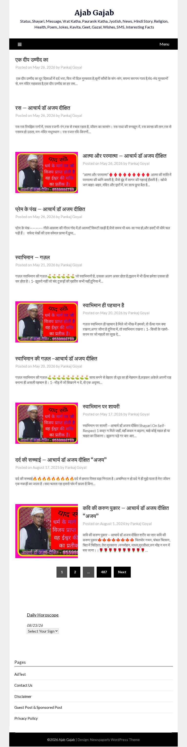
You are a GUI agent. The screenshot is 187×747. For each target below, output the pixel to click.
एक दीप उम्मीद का (31, 59)
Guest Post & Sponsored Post (38, 707)
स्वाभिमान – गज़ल (32, 257)
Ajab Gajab (94, 12)
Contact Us (23, 685)
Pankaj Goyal (71, 67)
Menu (164, 44)
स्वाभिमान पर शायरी (101, 406)
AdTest (20, 674)
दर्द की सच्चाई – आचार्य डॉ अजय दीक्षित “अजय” (61, 459)
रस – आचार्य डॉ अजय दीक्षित (42, 107)
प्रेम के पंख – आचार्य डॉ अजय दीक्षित (50, 209)
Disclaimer (23, 696)
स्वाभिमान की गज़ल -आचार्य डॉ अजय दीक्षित (56, 358)
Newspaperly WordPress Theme (115, 740)
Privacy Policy (26, 718)
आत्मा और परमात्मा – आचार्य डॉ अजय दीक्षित (124, 155)
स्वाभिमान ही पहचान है (103, 305)
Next (122, 572)
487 (104, 572)
